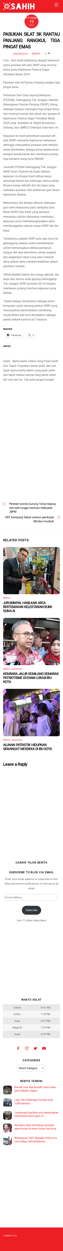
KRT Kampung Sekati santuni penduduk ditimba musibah (29, 519)
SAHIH (8, 1235)
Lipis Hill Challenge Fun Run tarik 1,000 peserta (34, 1101)
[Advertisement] (31, 406)
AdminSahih (20, 53)
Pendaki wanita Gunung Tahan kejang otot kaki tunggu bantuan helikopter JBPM (32, 507)
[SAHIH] (19, 8)
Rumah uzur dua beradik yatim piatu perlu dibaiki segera (35, 1089)
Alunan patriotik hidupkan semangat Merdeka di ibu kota (27, 747)
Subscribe (31, 910)
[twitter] (35, 1048)
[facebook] (18, 1048)
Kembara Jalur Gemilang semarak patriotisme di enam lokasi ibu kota (31, 678)
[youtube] (43, 1048)
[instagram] (26, 1048)
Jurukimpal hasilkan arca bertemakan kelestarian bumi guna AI (27, 607)
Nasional (17, 669)
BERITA (36, 53)
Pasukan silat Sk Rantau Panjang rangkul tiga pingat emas (31, 40)
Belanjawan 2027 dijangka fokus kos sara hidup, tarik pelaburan (36, 1139)
